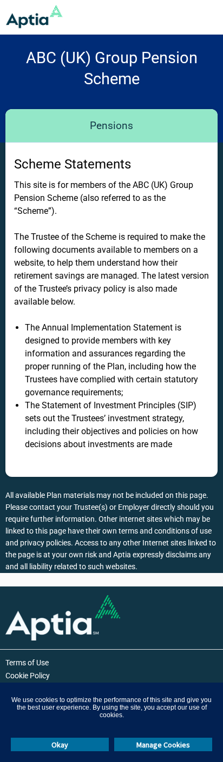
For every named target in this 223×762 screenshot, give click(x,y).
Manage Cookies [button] (163, 745)
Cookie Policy (27, 675)
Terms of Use (27, 662)
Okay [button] (59, 745)
